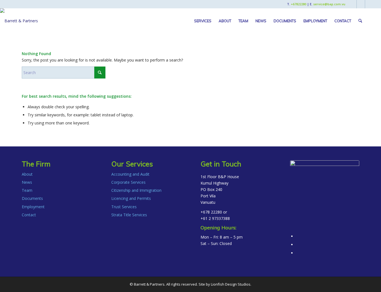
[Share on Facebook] (297, 236)
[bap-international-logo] (19, 20)
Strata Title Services (129, 214)
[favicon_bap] (324, 194)
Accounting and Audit (130, 174)
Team (27, 190)
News (27, 182)
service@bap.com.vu (329, 4)
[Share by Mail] (297, 253)
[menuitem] (203, 20)
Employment (33, 206)
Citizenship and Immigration (136, 190)
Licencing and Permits (131, 198)
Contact (29, 214)
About (27, 174)
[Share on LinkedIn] (297, 244)
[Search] (360, 20)
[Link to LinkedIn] (361, 4)
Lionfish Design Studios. (231, 284)
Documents (32, 198)
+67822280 (298, 4)
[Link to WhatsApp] (369, 4)
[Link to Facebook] (352, 4)
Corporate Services (128, 182)
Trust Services (124, 206)
